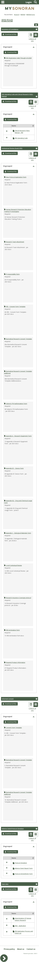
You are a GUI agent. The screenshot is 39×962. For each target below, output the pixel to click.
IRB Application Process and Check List (24, 932)
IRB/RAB (23, 14)
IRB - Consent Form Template (15, 306)
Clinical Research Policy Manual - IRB (22, 132)
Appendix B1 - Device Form (15, 468)
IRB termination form (13, 630)
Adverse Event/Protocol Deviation (13, 829)
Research (16, 14)
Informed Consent (8, 699)
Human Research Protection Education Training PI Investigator (17, 210)
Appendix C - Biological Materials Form (18, 533)
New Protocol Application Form (16, 177)
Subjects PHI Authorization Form (16, 404)
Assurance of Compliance (10, 29)
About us (20, 949)
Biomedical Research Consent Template (19, 339)
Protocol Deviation (21, 863)
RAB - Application (20, 926)
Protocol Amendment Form (24, 874)
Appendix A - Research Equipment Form (19, 436)
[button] (10, 34)
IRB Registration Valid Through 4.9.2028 (19, 58)
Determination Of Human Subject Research (23, 919)
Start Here (5, 884)
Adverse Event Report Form (24, 868)
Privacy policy (9, 949)
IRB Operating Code (21, 138)
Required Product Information (15, 662)
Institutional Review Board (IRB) (12, 148)
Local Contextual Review (14, 565)
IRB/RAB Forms (30, 14)
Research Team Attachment (15, 242)
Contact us (31, 949)
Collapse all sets (32, 40)
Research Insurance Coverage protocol (18, 598)
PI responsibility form (13, 274)
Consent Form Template (14, 728)
